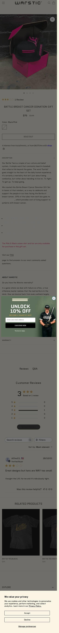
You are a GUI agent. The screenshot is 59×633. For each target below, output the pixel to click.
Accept (27, 613)
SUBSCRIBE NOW (20, 325)
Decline (27, 619)
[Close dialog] (53, 298)
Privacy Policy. (35, 606)
